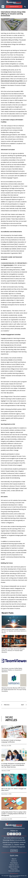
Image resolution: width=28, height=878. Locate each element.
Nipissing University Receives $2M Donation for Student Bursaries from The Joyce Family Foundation (14, 689)
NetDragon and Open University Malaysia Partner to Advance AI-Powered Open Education (13, 650)
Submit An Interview (14, 867)
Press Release (14, 863)
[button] (3, 6)
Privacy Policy (14, 869)
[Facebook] (8, 834)
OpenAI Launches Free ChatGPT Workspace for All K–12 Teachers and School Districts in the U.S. (14, 631)
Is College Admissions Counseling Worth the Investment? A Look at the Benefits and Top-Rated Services (13, 765)
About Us (14, 859)
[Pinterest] (20, 834)
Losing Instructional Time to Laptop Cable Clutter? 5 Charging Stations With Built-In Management (13, 813)
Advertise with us (14, 865)
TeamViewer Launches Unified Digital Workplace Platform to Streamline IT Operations (12, 670)
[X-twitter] (11, 834)
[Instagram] (14, 834)
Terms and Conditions (14, 871)
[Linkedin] (17, 834)
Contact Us (14, 861)
